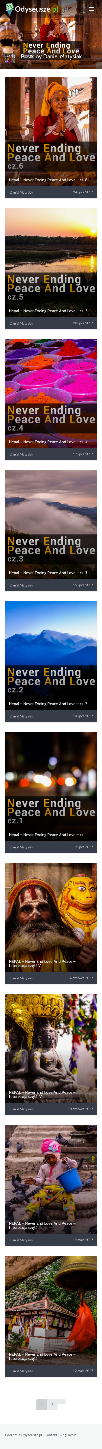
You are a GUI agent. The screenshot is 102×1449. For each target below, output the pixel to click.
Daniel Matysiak (21, 192)
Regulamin (68, 1435)
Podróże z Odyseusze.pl (23, 1435)
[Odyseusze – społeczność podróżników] (32, 9)
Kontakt (51, 1435)
